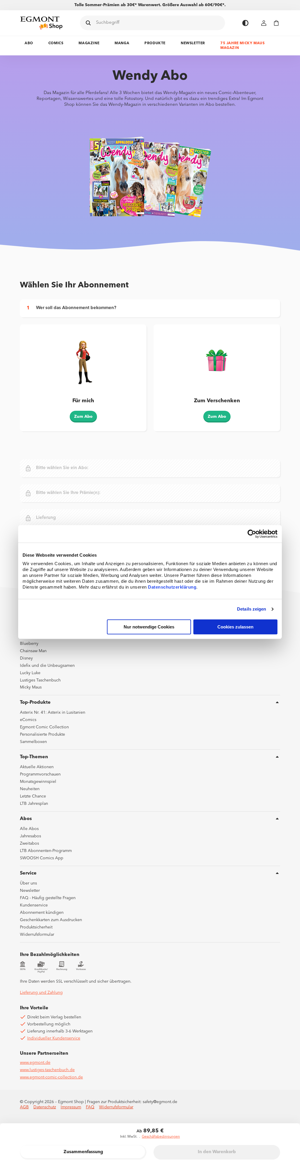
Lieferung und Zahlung (41, 993)
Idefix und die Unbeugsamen (47, 666)
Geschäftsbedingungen (161, 1137)
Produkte (155, 43)
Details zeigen (251, 609)
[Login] (264, 23)
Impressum (71, 1107)
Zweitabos (29, 843)
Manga (122, 43)
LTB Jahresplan (34, 804)
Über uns (28, 883)
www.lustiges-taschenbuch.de (47, 1070)
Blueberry (29, 644)
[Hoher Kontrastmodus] (245, 23)
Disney (26, 658)
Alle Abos (29, 829)
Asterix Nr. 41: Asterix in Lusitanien (52, 712)
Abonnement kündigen (42, 913)
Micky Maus (31, 687)
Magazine (89, 43)
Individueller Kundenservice (53, 1038)
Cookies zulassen (235, 626)
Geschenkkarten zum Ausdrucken (51, 920)
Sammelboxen (33, 742)
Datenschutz (44, 1107)
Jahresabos (30, 836)
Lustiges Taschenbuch (40, 680)
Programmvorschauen (40, 774)
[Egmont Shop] (41, 23)
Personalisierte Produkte (42, 734)
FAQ (90, 1107)
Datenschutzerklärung (172, 586)
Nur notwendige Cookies (149, 626)
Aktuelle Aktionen (37, 767)
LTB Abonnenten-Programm (46, 851)
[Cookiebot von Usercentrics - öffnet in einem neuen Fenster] (251, 533)
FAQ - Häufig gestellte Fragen (48, 898)
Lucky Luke (30, 673)
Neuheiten (30, 789)
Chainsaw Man (33, 651)
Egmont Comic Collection (44, 727)
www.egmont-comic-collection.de (51, 1077)
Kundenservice (34, 905)
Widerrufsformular (37, 935)
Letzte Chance (33, 796)
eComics (28, 720)
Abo (29, 43)
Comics (56, 43)
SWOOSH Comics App (41, 858)
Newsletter (193, 43)
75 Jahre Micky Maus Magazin (242, 46)
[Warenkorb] (276, 23)
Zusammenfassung (83, 1152)
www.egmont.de (35, 1063)
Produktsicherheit (36, 927)
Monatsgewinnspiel (38, 782)
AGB (24, 1107)
